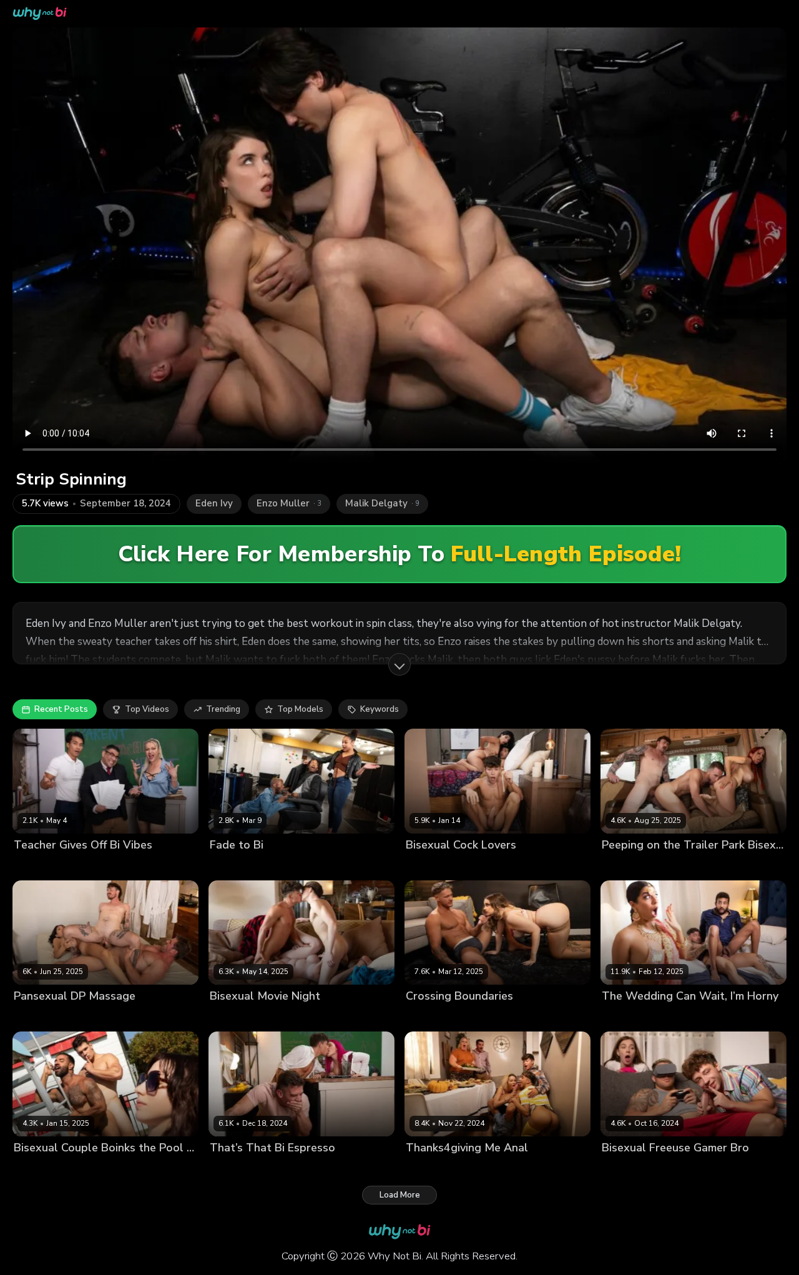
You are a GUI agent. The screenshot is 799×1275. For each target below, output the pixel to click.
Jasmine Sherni (481, 866)
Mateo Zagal (147, 1168)
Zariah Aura (128, 1017)
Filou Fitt (685, 1168)
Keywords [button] (379, 709)
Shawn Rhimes (342, 866)
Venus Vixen (731, 1168)
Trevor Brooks (493, 1017)
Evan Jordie (759, 866)
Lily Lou (271, 1168)
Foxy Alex (520, 1168)
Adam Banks (627, 866)
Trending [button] (223, 709)
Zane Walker (541, 866)
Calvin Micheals (633, 1168)
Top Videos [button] (147, 709)
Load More (400, 1195)
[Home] (39, 13)
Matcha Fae (95, 1168)
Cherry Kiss (36, 866)
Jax (455, 1017)
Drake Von (427, 866)
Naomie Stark (281, 866)
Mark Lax (82, 1017)
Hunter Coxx (322, 1017)
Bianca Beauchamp (694, 866)
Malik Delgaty (40, 1168)
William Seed (736, 1017)
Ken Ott (145, 866)
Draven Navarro (93, 866)
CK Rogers (622, 1017)
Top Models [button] (300, 709)
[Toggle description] (399, 664)
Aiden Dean (37, 1017)
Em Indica (274, 1017)
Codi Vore (425, 1017)
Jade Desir (230, 866)
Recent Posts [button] (61, 709)
